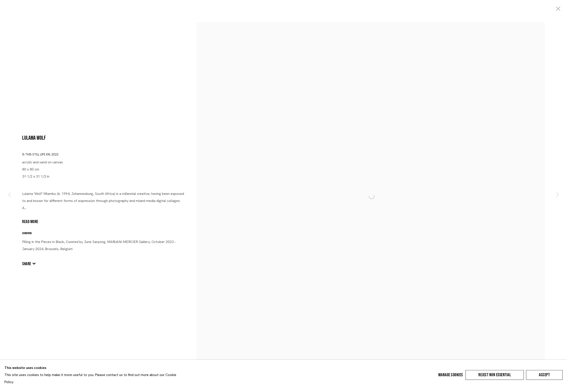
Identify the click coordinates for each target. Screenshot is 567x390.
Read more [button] (30, 221)
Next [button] (557, 195)
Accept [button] (544, 375)
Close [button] (557, 10)
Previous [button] (9, 195)
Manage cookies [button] (450, 375)
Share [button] (26, 263)
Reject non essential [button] (494, 375)
